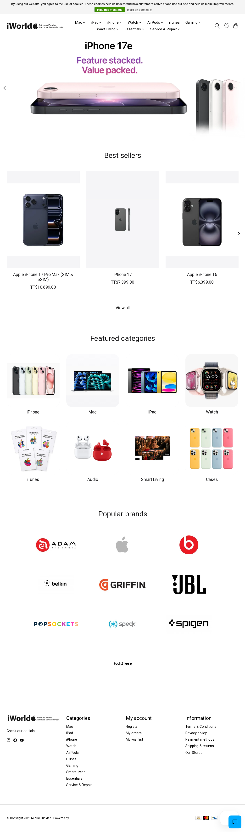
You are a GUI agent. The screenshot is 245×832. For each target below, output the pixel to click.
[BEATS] (189, 545)
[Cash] (198, 818)
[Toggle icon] (217, 26)
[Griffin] (122, 584)
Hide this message (109, 9)
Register (132, 726)
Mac (93, 412)
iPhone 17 (122, 274)
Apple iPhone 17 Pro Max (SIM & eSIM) (43, 277)
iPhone (33, 412)
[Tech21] (122, 664)
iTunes (174, 22)
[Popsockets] (56, 624)
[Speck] (122, 624)
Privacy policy (196, 733)
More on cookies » (139, 9)
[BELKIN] (56, 584)
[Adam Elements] (56, 545)
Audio (92, 479)
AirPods (72, 752)
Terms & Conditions (200, 726)
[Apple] (122, 545)
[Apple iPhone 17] (122, 219)
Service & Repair (79, 785)
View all (123, 307)
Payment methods (199, 739)
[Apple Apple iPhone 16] (202, 219)
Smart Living (152, 479)
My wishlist (134, 739)
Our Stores (193, 752)
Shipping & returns (199, 746)
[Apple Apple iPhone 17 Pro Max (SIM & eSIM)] (43, 219)
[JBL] (189, 584)
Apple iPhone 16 (202, 274)
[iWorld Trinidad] (35, 25)
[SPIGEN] (189, 624)
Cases (212, 479)
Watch (212, 412)
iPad (152, 412)
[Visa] (214, 818)
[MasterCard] (206, 818)
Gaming (72, 765)
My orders (134, 733)
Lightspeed (77, 818)
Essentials (74, 778)
